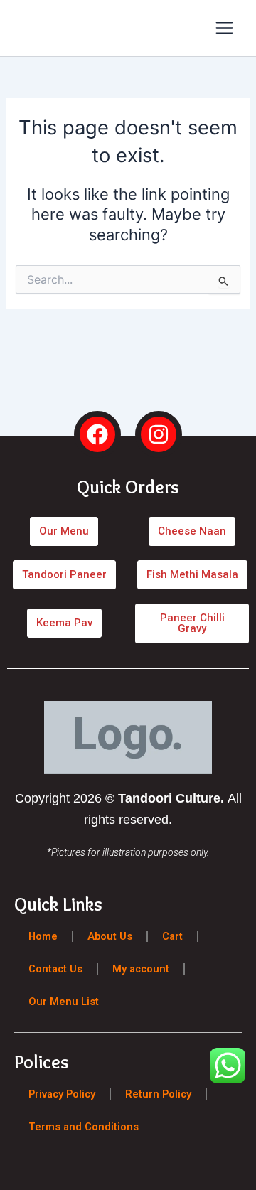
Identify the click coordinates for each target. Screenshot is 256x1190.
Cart (172, 936)
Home (43, 936)
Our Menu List (63, 1001)
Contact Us (55, 969)
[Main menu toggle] (224, 28)
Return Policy (158, 1094)
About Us (109, 936)
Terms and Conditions (83, 1126)
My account (140, 969)
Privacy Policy (61, 1094)
